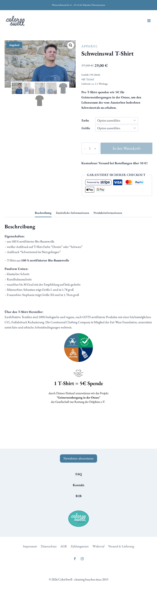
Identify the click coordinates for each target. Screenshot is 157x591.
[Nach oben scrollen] (138, 579)
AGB (63, 546)
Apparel (89, 46)
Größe (86, 128)
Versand (90, 79)
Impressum (30, 546)
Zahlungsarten (80, 546)
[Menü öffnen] (148, 21)
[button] (70, 45)
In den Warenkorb (127, 148)
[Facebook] (74, 559)
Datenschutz (48, 546)
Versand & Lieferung (121, 546)
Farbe (85, 120)
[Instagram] (82, 559)
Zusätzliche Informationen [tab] (72, 213)
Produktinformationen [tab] (108, 213)
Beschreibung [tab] (43, 213)
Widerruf (98, 546)
